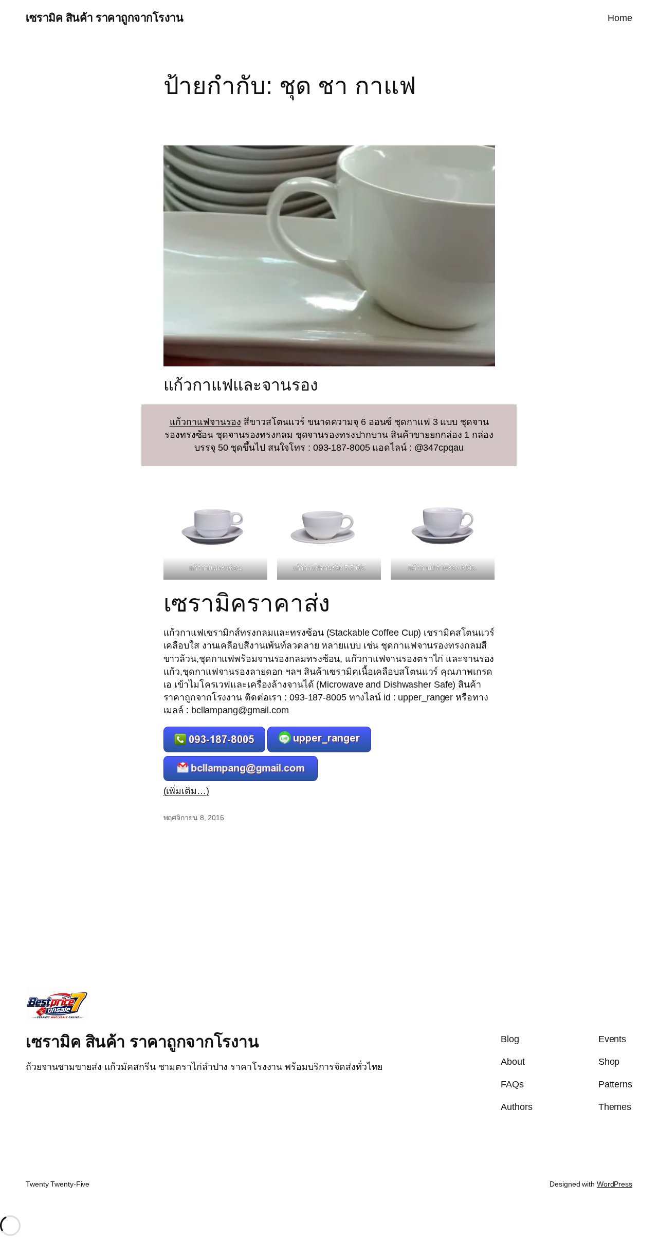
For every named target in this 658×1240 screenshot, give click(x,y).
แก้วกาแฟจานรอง (206, 422)
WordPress (614, 1184)
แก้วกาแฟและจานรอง (240, 385)
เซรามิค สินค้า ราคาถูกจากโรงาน (104, 17)
